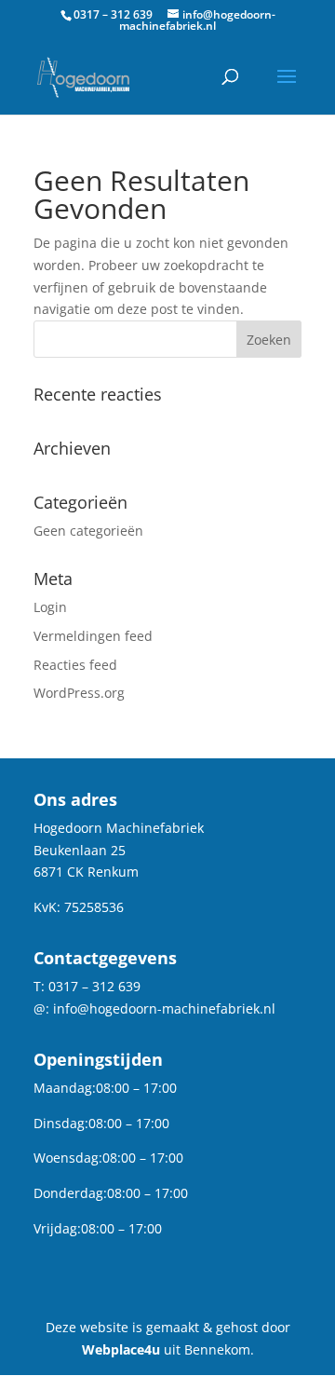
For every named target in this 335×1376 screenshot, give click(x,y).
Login (50, 607)
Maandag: (65, 1088)
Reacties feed (75, 665)
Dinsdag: (61, 1123)
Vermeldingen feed (93, 636)
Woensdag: (68, 1157)
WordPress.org (79, 693)
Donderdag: (70, 1193)
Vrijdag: (57, 1228)
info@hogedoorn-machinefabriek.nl (164, 1008)
